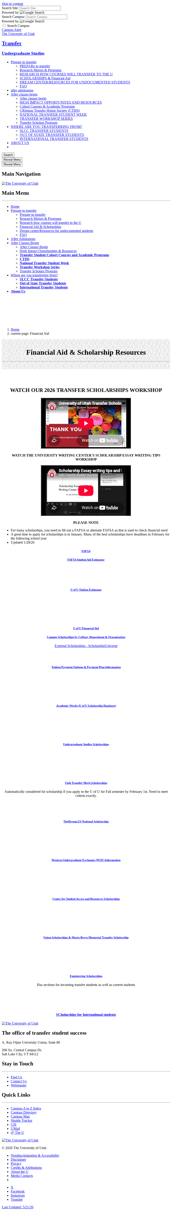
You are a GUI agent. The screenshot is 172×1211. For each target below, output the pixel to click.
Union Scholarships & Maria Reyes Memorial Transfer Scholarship (86, 937)
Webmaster (18, 1085)
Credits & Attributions (26, 1167)
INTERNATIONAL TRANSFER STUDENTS (54, 139)
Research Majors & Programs (40, 70)
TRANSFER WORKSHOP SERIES (46, 118)
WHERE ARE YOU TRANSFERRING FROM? (46, 127)
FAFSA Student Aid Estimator (86, 559)
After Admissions (23, 239)
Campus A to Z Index (26, 1108)
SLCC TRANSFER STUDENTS (44, 131)
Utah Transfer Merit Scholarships (86, 783)
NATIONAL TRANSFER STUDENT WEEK (53, 114)
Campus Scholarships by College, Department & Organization (86, 637)
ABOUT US (20, 143)
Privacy (16, 1163)
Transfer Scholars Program (38, 123)
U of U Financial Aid (86, 628)
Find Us (16, 1077)
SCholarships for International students (86, 1014)
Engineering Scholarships (86, 976)
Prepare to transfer (24, 62)
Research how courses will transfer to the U (50, 223)
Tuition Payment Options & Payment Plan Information (86, 667)
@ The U (17, 1132)
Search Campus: (13, 17)
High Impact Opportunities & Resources (48, 251)
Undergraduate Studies (23, 53)
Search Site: (10, 8)
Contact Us (19, 1081)
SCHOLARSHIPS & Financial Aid (45, 78)
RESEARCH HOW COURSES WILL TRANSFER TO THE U (66, 74)
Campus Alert (11, 30)
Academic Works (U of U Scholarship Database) (86, 705)
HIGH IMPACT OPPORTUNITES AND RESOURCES (61, 102)
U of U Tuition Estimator (86, 589)
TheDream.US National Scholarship (86, 821)
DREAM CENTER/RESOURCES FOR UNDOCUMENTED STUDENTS (75, 82)
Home (15, 206)
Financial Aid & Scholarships (40, 227)
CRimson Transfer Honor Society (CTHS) (50, 110)
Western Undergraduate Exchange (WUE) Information (86, 860)
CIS (13, 1124)
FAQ (23, 86)
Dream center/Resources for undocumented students (56, 231)
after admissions (22, 90)
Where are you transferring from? (34, 275)
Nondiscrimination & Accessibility (35, 1155)
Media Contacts (22, 1176)
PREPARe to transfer (35, 66)
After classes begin (24, 94)
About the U (19, 1172)
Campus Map (20, 1116)
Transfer (12, 43)
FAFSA (86, 551)
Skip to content (12, 4)
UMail (15, 1128)
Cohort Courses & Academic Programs (47, 106)
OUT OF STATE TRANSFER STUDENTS (52, 135)
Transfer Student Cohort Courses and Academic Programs (64, 255)
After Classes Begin (25, 243)
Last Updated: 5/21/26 (17, 1207)
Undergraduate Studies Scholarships (86, 744)
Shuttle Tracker (21, 1120)
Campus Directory (24, 1112)
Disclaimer (18, 1159)
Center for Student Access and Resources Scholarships (86, 899)
